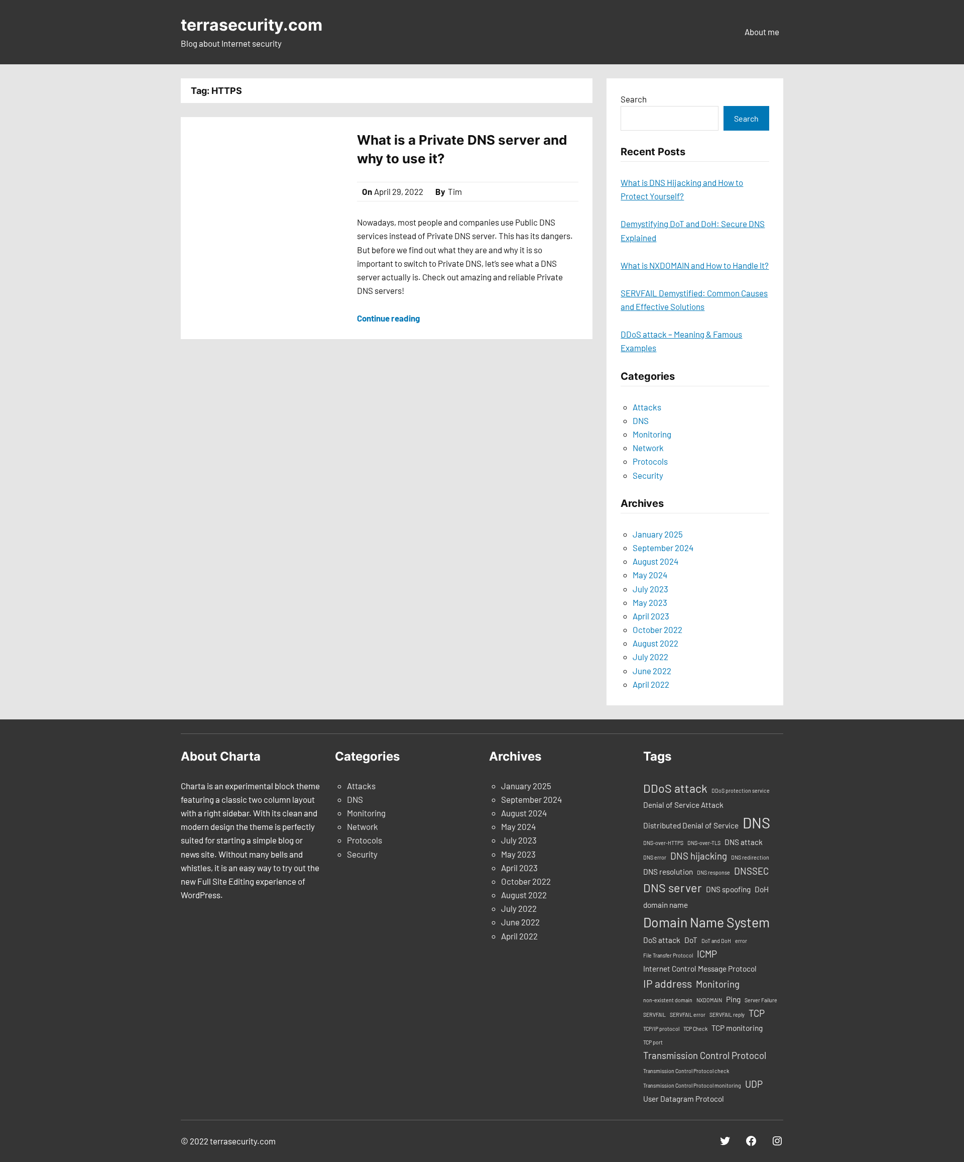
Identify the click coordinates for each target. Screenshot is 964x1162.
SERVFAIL (654, 1014)
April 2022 (651, 684)
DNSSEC (751, 871)
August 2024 (655, 561)
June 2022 (652, 671)
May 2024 (650, 575)
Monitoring (652, 434)
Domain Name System (706, 922)
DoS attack (661, 939)
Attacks (647, 407)
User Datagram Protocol (683, 1098)
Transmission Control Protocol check (686, 1071)
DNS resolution (668, 871)
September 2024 (663, 548)
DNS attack (744, 842)
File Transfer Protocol (668, 955)
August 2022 (655, 643)
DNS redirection (750, 857)
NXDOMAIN (709, 1000)
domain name (665, 904)
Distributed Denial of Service (691, 825)
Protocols (650, 461)
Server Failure (761, 1000)
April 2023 (651, 616)
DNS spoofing (728, 889)
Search (634, 99)
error (741, 940)
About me (762, 32)
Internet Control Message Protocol (700, 968)
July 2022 (650, 657)
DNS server (672, 888)
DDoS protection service (740, 790)
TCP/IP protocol (661, 1028)
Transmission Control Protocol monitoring (692, 1085)
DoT (690, 939)
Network (648, 448)
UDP (754, 1084)
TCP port (653, 1042)
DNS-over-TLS (703, 842)
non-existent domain (667, 1000)
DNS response (713, 872)
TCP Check (695, 1028)
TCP (757, 1013)
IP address (667, 983)
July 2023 (650, 589)
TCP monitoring (737, 1027)
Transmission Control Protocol (704, 1055)
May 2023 (650, 602)
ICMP (707, 954)
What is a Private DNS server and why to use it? (462, 149)
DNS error (654, 857)
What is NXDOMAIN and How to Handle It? (695, 265)
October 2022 (657, 629)
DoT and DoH (716, 940)
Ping (733, 999)
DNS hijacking (698, 856)
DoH (762, 889)
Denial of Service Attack (683, 804)
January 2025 (658, 534)
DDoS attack (675, 788)
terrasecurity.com (251, 25)
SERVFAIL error (687, 1014)
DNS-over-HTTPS (663, 842)
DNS (641, 420)
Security (648, 475)
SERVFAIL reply (727, 1014)
